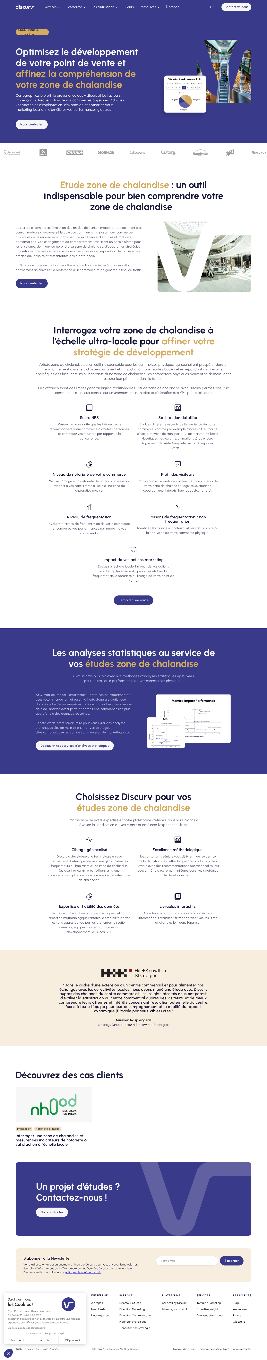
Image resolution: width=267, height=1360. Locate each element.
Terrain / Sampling (209, 1303)
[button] (52, 7)
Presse (237, 1315)
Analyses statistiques (210, 1315)
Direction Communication (136, 1315)
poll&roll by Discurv (174, 1303)
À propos (172, 7)
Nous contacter (31, 124)
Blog (236, 1303)
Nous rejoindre (100, 1315)
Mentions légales (242, 1349)
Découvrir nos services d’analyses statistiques (74, 746)
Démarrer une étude (133, 600)
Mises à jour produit (174, 1309)
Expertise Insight (207, 1309)
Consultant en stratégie (134, 1328)
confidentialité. (83, 1272)
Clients (129, 7)
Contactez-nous (236, 7)
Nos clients (98, 1309)
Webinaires (240, 1309)
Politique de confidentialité (214, 1349)
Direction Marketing (132, 1309)
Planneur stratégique (132, 1321)
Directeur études (130, 1303)
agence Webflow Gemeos (125, 1349)
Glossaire (239, 1321)
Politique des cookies (184, 1349)
